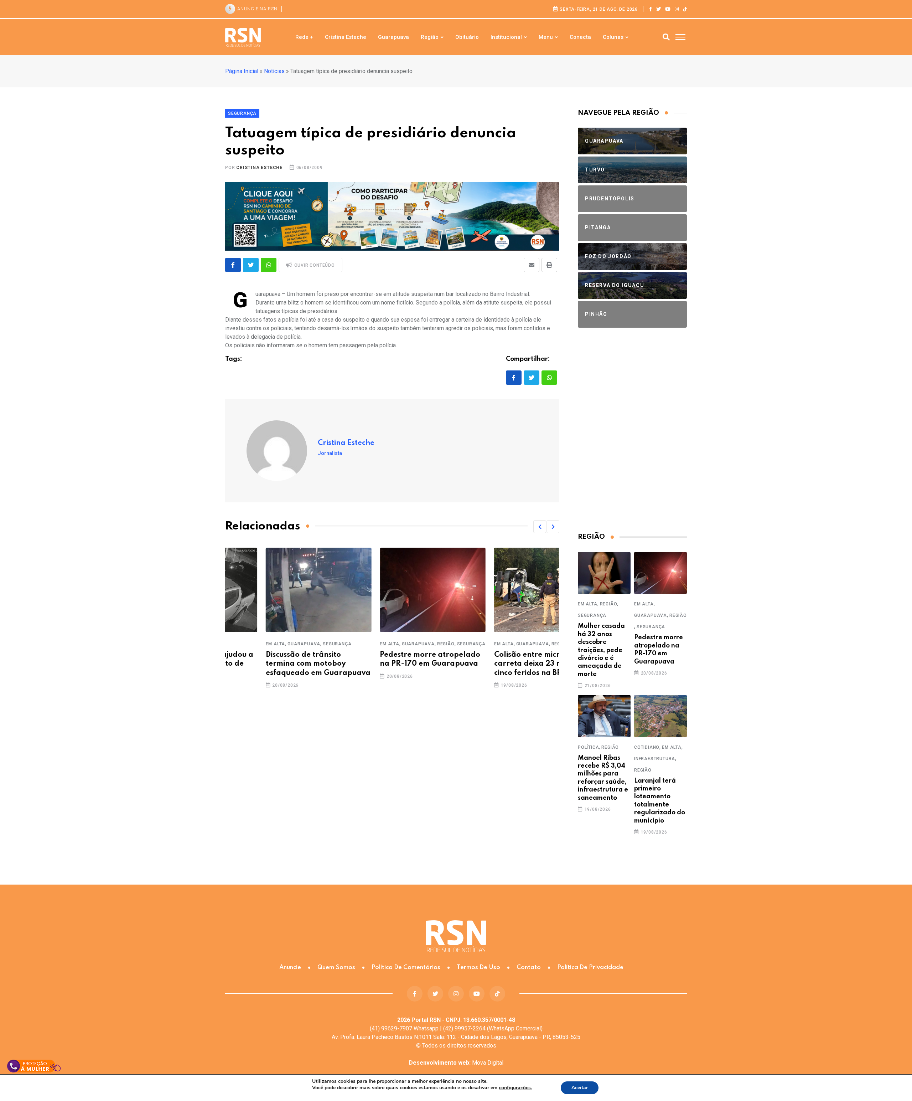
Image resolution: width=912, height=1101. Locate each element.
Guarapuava (393, 37)
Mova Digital (456, 1062)
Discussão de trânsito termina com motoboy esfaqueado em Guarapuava (277, 663)
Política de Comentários (406, 967)
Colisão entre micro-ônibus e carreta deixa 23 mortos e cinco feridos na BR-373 (505, 663)
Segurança (297, 643)
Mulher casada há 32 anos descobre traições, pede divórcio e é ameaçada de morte (601, 650)
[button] (539, 526)
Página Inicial (241, 71)
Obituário (467, 37)
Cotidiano (646, 747)
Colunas (613, 37)
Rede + (304, 37)
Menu (546, 37)
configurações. (515, 1088)
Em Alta (235, 643)
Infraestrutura (654, 758)
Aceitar (579, 1087)
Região (430, 37)
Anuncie (290, 967)
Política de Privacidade (590, 967)
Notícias (274, 71)
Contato (529, 967)
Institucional (506, 37)
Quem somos (336, 967)
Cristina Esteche (345, 37)
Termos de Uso (478, 967)
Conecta (580, 37)
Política (588, 747)
